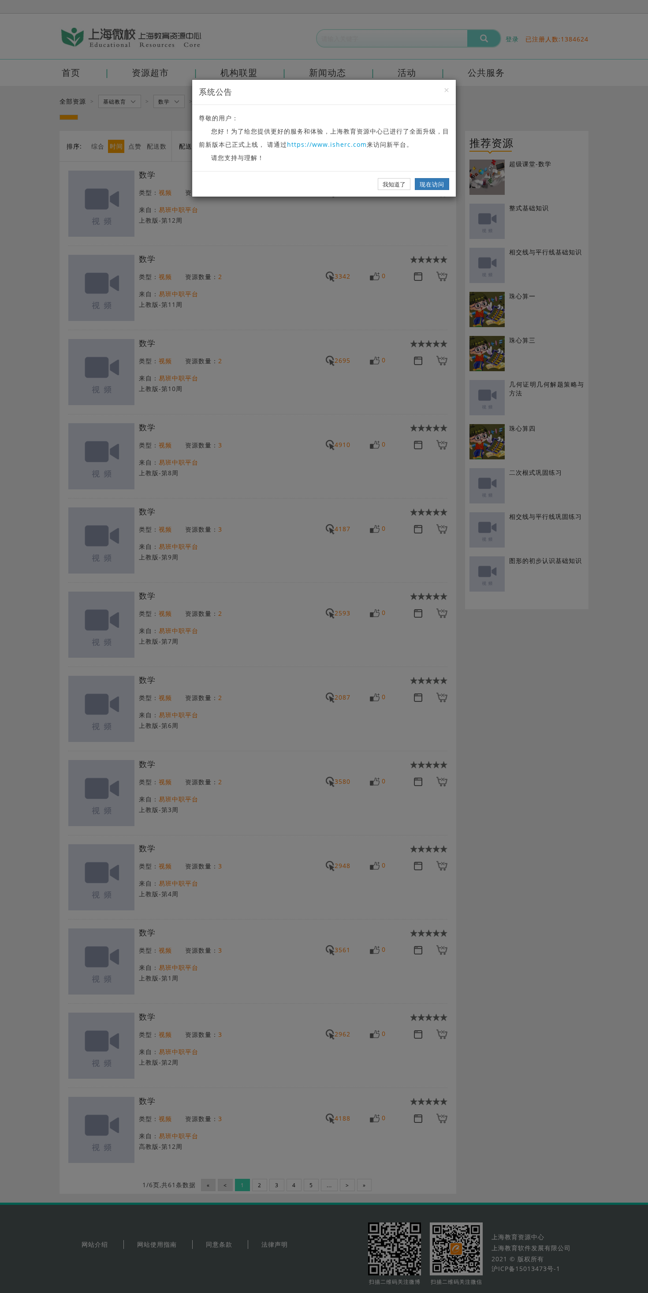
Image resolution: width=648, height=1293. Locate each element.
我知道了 (394, 184)
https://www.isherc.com (327, 144)
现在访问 (432, 184)
